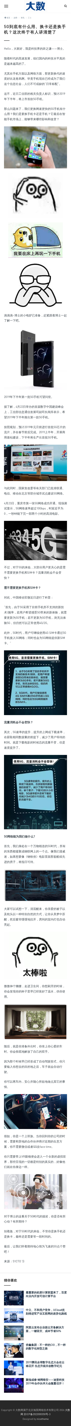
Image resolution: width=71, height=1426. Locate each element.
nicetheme (43, 1418)
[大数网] (35, 6)
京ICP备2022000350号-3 (37, 1414)
